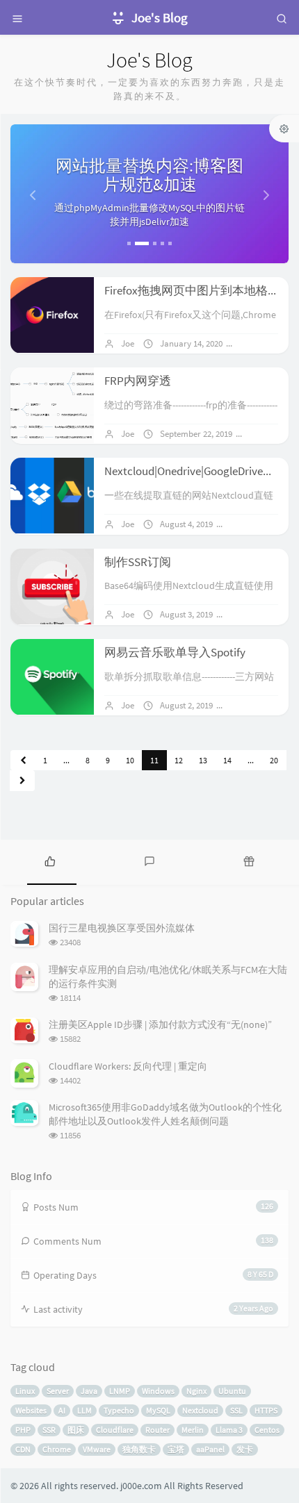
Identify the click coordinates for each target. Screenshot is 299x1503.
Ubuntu (232, 1391)
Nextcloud (200, 1410)
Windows (158, 1391)
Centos (267, 1430)
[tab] (49, 860)
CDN (23, 1449)
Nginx (196, 1391)
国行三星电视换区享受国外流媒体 (122, 928)
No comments (263, 524)
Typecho (119, 1410)
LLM (84, 1410)
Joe (127, 343)
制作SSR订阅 (137, 562)
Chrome (56, 1449)
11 (154, 760)
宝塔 (176, 1449)
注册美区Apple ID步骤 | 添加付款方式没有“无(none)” (160, 1024)
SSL (236, 1410)
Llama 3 (229, 1430)
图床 (75, 1430)
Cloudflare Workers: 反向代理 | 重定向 (128, 1066)
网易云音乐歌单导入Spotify (174, 652)
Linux (25, 1391)
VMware (97, 1449)
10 (130, 760)
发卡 (244, 1449)
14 (227, 760)
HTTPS (265, 1410)
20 (274, 760)
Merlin (192, 1430)
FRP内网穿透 (137, 380)
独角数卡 (139, 1449)
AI (61, 1410)
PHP (23, 1430)
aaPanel (210, 1449)
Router (157, 1430)
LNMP (119, 1391)
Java (89, 1391)
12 (179, 760)
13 (203, 760)
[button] (31, 193)
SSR (49, 1430)
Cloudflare (115, 1430)
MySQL (158, 1410)
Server (58, 1391)
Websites (31, 1410)
